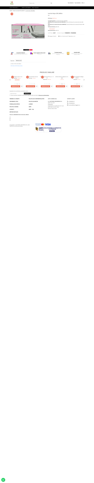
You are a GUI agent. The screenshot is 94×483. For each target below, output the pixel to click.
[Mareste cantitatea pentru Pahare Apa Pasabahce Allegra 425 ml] (79, 84)
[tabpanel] (28, 29)
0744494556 (72, 103)
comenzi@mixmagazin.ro (74, 105)
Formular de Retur (15, 104)
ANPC (30, 106)
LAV (48, 15)
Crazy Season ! (35, 7)
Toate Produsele (14, 7)
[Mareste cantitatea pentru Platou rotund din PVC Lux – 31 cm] (49, 84)
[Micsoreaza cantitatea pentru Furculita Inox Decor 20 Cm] (30, 84)
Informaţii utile (14, 101)
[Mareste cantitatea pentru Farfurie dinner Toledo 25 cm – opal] (64, 84)
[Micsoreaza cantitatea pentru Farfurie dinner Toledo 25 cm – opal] (60, 84)
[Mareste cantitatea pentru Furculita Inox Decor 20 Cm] (34, 84)
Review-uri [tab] (18, 60)
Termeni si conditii (14, 98)
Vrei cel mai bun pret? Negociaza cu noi (67, 36)
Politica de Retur (33, 101)
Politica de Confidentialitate (43, 95)
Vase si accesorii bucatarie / (19, 10)
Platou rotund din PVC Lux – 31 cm (47, 77)
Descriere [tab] (12, 60)
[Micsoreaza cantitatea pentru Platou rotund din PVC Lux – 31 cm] (45, 84)
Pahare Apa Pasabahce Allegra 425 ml (76, 77)
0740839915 (72, 101)
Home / (11, 10)
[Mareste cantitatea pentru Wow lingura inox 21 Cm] (19, 84)
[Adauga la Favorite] (21, 86)
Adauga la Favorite (52, 36)
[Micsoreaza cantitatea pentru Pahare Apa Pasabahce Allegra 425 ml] (75, 84)
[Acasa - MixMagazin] (16, 3)
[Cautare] (51, 3)
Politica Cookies (14, 106)
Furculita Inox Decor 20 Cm (32, 76)
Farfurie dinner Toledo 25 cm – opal (62, 77)
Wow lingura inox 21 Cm (17, 76)
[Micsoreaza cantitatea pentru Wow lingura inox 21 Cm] (15, 84)
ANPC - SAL (31, 109)
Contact (12, 109)
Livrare (31, 104)
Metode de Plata (14, 112)
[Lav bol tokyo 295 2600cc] (28, 29)
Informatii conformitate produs (16, 65)
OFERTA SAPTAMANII (26, 7)
